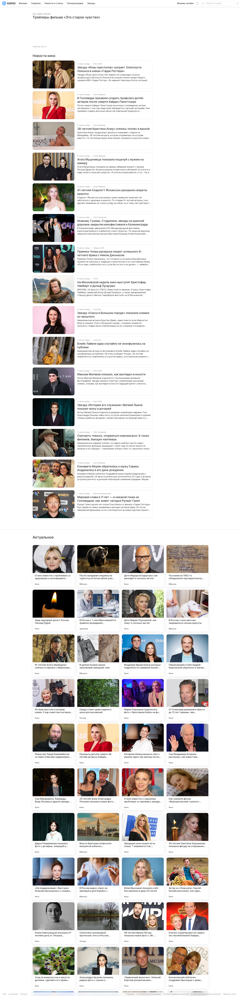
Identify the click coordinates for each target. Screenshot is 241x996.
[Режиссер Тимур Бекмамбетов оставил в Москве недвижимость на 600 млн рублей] (53, 745)
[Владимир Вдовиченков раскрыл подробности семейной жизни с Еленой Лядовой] (143, 655)
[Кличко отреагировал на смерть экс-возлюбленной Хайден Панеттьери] (187, 923)
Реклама (23, 994)
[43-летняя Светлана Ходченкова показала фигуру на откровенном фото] (187, 834)
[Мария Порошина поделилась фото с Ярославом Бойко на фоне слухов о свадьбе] (143, 700)
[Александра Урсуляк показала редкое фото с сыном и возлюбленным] (98, 968)
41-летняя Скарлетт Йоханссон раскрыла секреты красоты (112, 191)
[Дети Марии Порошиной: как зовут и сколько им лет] (143, 611)
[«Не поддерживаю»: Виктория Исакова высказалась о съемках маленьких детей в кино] (53, 878)
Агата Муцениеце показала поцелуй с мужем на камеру (110, 161)
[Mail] (4, 3)
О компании (13, 994)
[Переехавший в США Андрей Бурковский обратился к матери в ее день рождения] (187, 655)
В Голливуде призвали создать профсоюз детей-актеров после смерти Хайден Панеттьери (110, 99)
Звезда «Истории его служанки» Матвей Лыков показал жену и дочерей (109, 406)
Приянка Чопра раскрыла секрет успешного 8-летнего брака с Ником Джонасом (109, 253)
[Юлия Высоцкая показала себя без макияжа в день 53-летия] (143, 878)
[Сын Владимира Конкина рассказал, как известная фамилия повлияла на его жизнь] (187, 745)
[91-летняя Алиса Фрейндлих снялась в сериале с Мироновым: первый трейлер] (53, 655)
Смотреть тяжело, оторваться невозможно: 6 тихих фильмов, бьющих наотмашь (113, 437)
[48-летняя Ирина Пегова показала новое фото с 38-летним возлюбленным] (143, 923)
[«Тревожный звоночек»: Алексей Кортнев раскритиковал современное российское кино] (143, 968)
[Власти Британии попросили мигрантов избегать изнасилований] (98, 834)
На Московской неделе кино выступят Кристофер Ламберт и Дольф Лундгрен (111, 284)
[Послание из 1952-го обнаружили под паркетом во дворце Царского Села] (187, 566)
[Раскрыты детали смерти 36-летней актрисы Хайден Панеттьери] (98, 745)
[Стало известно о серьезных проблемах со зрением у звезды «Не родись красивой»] (143, 789)
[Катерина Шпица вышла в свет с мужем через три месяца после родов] (143, 745)
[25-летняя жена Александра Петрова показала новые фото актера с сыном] (98, 789)
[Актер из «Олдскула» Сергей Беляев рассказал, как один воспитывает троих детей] (187, 878)
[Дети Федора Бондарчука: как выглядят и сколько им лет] (143, 566)
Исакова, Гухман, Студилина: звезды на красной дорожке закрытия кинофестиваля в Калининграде (112, 222)
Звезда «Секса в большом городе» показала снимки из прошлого (113, 314)
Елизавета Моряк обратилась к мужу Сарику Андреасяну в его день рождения (108, 468)
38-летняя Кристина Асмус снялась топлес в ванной (113, 128)
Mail (4, 994)
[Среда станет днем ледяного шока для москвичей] (98, 700)
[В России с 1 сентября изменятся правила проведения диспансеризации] (98, 611)
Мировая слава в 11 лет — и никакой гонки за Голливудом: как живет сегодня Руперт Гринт (108, 498)
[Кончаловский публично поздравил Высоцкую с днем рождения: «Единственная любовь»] (187, 968)
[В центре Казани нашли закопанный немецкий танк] (98, 655)
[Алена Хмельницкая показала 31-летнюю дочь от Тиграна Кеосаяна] (53, 923)
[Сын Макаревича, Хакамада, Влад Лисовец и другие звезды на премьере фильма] (53, 789)
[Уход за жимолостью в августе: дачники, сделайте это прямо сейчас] (53, 968)
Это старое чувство (41, 13)
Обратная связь (229, 994)
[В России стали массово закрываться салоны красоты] (187, 611)
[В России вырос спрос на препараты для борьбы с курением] (98, 878)
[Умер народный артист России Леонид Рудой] (53, 611)
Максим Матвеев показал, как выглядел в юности (111, 374)
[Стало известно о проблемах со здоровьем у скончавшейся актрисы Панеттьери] (53, 566)
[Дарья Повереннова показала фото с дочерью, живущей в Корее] (53, 834)
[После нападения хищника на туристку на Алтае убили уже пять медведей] (98, 566)
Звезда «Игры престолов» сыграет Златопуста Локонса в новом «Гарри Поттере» (109, 69)
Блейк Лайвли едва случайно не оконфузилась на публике (111, 345)
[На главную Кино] (10, 3)
